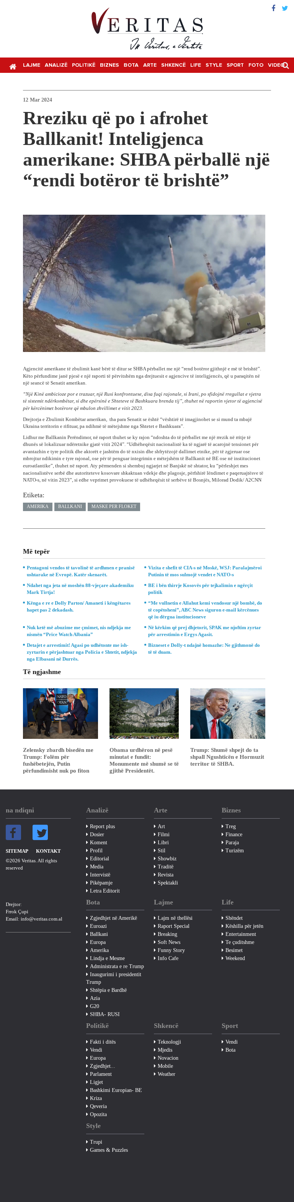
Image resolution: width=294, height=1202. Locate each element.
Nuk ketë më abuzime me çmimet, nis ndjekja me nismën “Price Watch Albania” (79, 631)
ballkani (70, 506)
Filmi (164, 834)
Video (276, 65)
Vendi (96, 1050)
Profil (96, 850)
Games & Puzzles (109, 1150)
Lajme (31, 65)
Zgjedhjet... (102, 1066)
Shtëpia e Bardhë (108, 990)
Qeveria (98, 1106)
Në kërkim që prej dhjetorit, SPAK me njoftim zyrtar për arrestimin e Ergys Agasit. (204, 631)
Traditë (165, 867)
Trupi (96, 1142)
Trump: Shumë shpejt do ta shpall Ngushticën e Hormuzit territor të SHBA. (227, 757)
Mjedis (165, 1050)
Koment (98, 842)
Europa (98, 942)
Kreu (13, 66)
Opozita (98, 1114)
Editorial (99, 859)
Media (96, 867)
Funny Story (171, 950)
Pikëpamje (101, 883)
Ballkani (99, 934)
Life (195, 65)
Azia (95, 998)
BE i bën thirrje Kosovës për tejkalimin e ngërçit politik (200, 588)
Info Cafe (168, 958)
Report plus (102, 826)
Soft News (169, 942)
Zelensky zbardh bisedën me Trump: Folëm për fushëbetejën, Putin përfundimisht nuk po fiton (58, 760)
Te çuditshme (239, 942)
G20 (94, 1006)
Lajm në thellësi (175, 918)
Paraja (232, 842)
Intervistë (100, 875)
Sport (235, 65)
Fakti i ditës (103, 1042)
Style (214, 65)
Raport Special (173, 926)
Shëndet (234, 918)
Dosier (97, 834)
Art (161, 826)
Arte (150, 65)
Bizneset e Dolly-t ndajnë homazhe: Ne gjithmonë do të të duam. (204, 648)
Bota (131, 65)
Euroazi (98, 926)
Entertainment (240, 934)
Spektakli (168, 883)
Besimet (234, 950)
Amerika (38, 506)
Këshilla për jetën (244, 926)
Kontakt (48, 851)
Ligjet (96, 1082)
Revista (165, 875)
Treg (230, 826)
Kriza (96, 1098)
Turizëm (234, 850)
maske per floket (113, 506)
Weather (166, 1074)
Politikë (83, 65)
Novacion (168, 1058)
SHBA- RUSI (105, 1014)
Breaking (167, 934)
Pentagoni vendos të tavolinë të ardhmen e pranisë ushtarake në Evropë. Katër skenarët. (81, 571)
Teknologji (169, 1042)
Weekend (235, 958)
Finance (233, 834)
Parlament (101, 1074)
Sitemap (17, 851)
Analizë (56, 65)
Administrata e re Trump (117, 966)
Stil (161, 850)
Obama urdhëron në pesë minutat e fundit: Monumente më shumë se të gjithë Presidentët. (144, 760)
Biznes (109, 65)
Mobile (165, 1066)
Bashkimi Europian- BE (116, 1090)
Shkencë (173, 65)
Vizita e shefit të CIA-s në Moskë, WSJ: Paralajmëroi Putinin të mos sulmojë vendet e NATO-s (205, 571)
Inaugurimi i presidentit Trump (113, 978)
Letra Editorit (105, 891)
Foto (255, 65)
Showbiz (167, 859)
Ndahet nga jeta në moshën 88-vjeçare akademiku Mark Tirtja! (80, 588)
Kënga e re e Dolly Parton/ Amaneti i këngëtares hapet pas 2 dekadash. (79, 606)
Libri (163, 842)
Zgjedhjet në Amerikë (113, 918)
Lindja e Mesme (107, 958)
